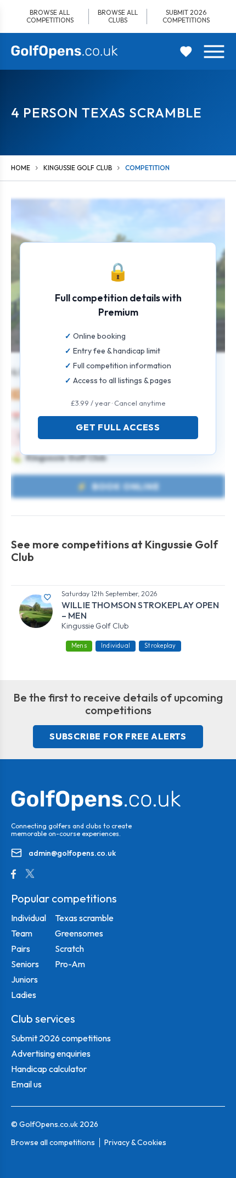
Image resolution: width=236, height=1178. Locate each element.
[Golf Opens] (64, 52)
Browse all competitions (50, 16)
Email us (26, 1084)
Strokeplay (160, 645)
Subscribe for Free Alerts (118, 736)
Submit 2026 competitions (186, 16)
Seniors (25, 963)
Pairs (20, 948)
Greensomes (79, 933)
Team (21, 933)
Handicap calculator (49, 1068)
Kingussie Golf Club (77, 168)
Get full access (118, 427)
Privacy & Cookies (135, 1142)
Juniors (24, 979)
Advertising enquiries (51, 1053)
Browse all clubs (118, 16)
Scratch (69, 948)
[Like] (47, 597)
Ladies (23, 994)
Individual (115, 645)
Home (20, 168)
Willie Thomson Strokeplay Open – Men (140, 610)
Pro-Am (70, 963)
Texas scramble (84, 917)
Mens (79, 645)
